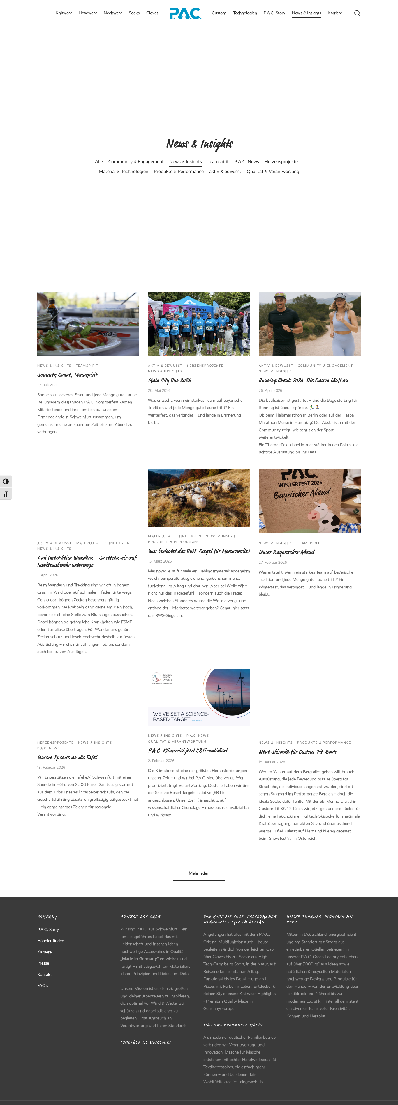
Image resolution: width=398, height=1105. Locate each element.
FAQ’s (42, 985)
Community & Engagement (136, 161)
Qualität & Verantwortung (273, 171)
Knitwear (64, 12)
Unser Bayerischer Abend (286, 552)
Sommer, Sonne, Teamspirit (67, 375)
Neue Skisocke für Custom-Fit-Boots (298, 751)
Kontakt (44, 974)
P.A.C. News (246, 161)
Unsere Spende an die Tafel (67, 757)
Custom (219, 12)
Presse (43, 963)
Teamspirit (218, 161)
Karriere (335, 12)
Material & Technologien (123, 171)
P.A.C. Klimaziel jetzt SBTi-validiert (187, 750)
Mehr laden (199, 873)
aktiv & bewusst (225, 171)
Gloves (152, 12)
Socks (134, 12)
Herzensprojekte (281, 161)
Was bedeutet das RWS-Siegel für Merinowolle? (199, 551)
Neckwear (113, 12)
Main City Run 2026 (169, 380)
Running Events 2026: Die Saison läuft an (303, 380)
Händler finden (50, 940)
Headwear (88, 12)
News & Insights (306, 12)
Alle (99, 161)
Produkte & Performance (179, 171)
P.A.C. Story (274, 12)
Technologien (245, 12)
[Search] (357, 13)
